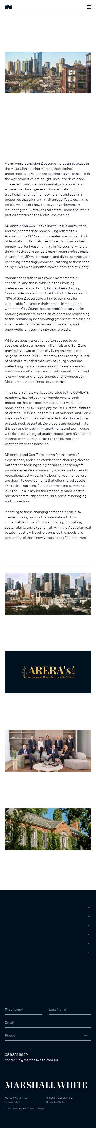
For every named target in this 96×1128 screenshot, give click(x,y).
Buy (8, 907)
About (11, 953)
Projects (14, 935)
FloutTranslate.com (33, 1108)
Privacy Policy (12, 1102)
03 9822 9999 (16, 1054)
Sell (9, 916)
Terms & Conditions (16, 1098)
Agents (12, 944)
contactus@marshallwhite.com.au (31, 1060)
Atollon (61, 1102)
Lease (10, 926)
